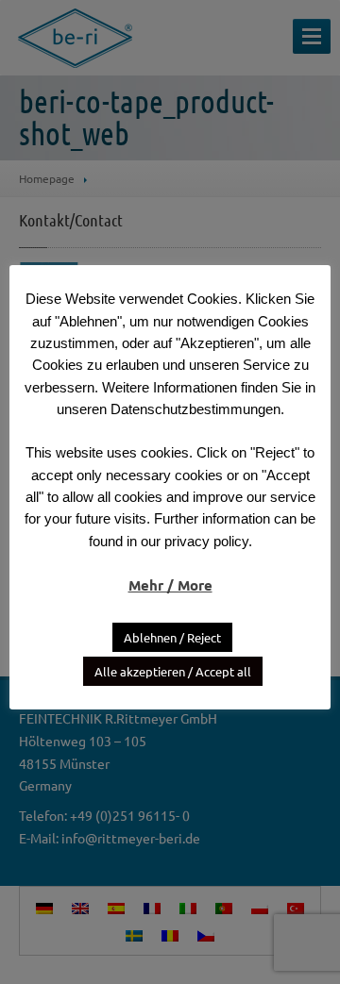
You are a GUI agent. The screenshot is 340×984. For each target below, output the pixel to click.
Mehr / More (170, 584)
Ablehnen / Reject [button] (172, 637)
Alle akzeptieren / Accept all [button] (172, 671)
